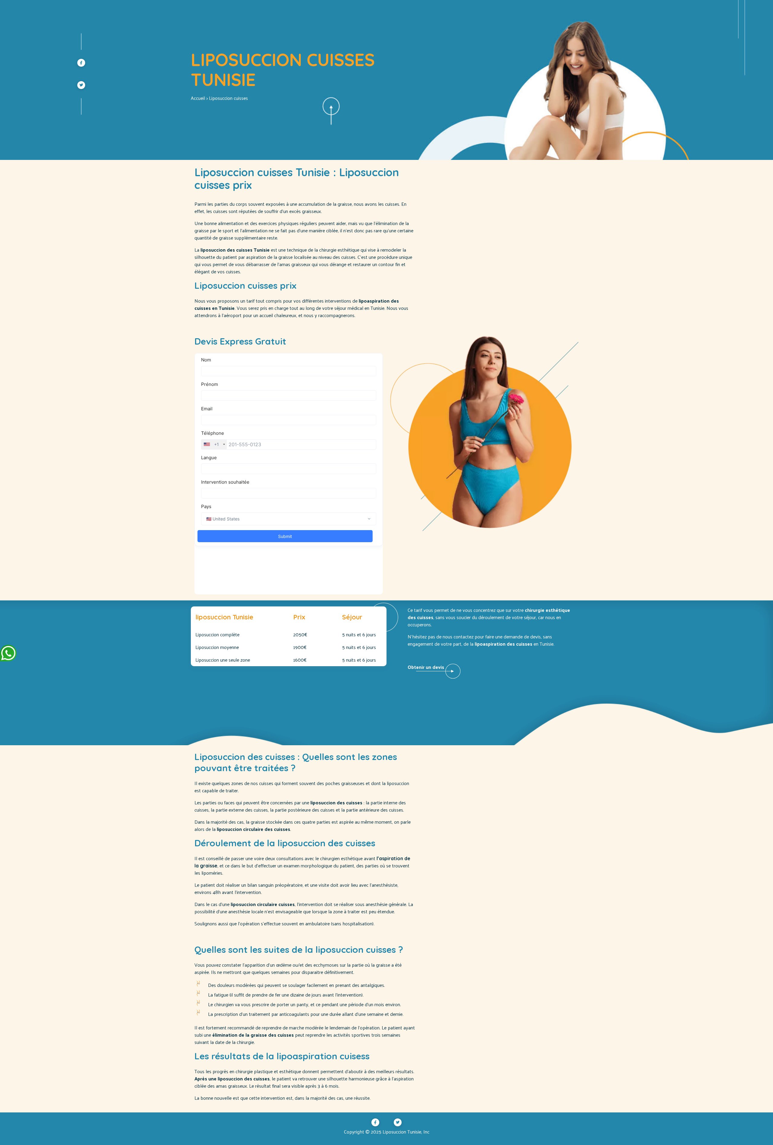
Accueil (198, 98)
